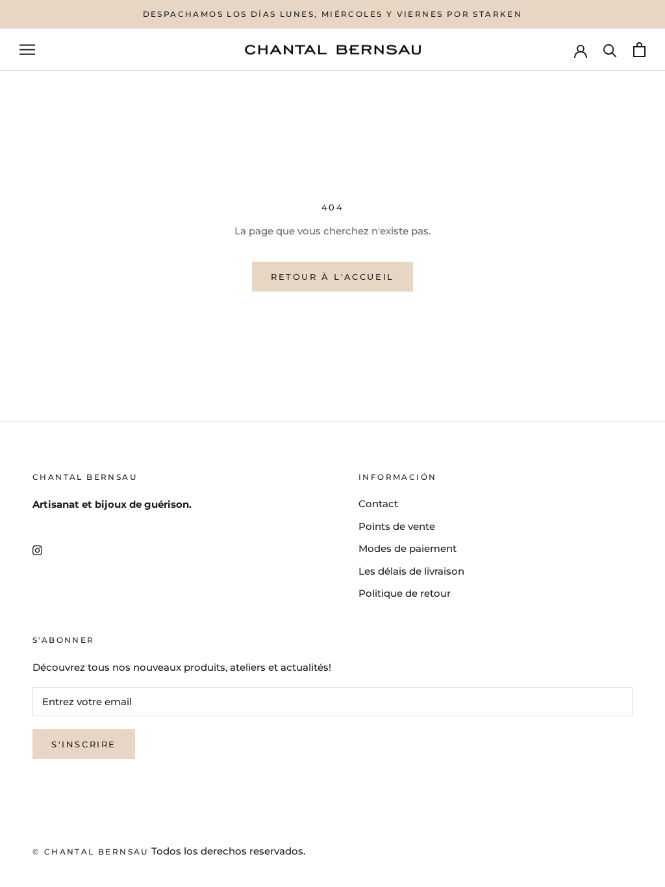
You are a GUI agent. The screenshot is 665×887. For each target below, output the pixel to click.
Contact (378, 503)
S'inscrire (83, 744)
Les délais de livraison (411, 571)
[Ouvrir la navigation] (27, 50)
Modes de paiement (407, 548)
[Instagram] (37, 550)
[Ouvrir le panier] (639, 49)
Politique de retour (404, 593)
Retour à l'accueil (332, 276)
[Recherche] (610, 49)
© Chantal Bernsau (90, 851)
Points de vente (396, 526)
